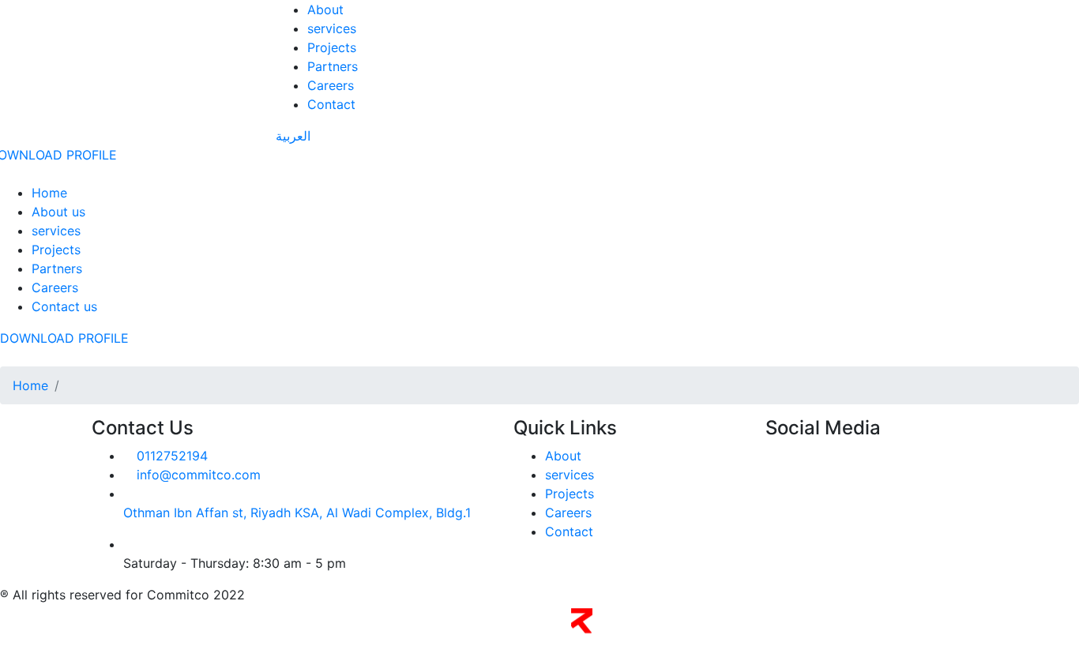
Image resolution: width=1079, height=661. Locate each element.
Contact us (64, 306)
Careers (330, 85)
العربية (293, 136)
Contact (331, 104)
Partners (332, 66)
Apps (656, 629)
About (325, 9)
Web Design (621, 629)
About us (58, 212)
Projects (331, 47)
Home (49, 193)
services (331, 28)
